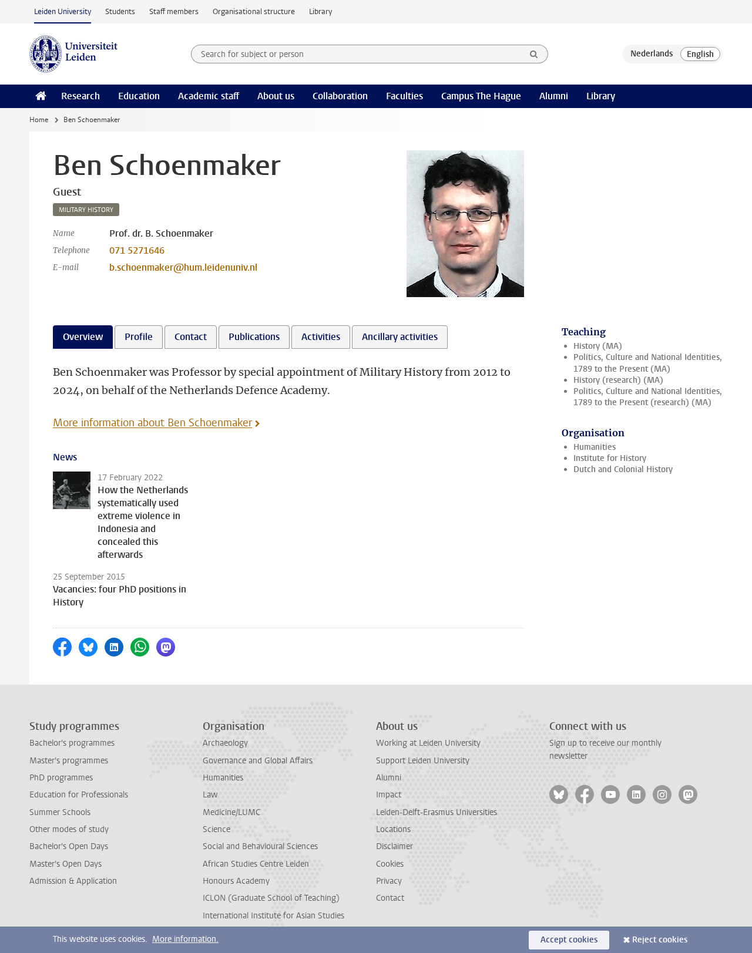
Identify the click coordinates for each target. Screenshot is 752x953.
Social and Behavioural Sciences (260, 846)
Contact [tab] (190, 337)
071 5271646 (136, 250)
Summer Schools (59, 812)
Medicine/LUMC (231, 812)
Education (139, 96)
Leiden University (62, 11)
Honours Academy (236, 881)
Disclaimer (394, 846)
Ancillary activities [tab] (400, 337)
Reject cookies (659, 939)
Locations (393, 829)
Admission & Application (73, 881)
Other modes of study (69, 829)
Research (80, 96)
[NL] (652, 54)
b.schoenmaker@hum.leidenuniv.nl (183, 267)
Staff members (174, 11)
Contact (390, 898)
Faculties (404, 96)
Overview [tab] (83, 337)
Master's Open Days (65, 864)
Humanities (594, 447)
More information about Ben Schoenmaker (152, 423)
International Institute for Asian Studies (273, 915)
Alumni (553, 96)
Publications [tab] (254, 337)
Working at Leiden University (428, 743)
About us (275, 96)
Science (216, 829)
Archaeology (225, 743)
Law (210, 794)
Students (120, 11)
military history (86, 210)
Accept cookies (568, 939)
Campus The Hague (481, 96)
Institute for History (609, 458)
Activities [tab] (320, 337)
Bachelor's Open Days (68, 846)
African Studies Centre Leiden (256, 864)
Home (38, 119)
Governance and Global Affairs (258, 760)
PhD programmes (61, 777)
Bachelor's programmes (72, 743)
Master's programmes (68, 760)
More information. (185, 939)
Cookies (390, 864)
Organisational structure (254, 11)
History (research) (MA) (618, 380)
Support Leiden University (422, 760)
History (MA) (597, 346)
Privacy (389, 881)
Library (320, 11)
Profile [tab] (139, 337)
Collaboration (340, 96)
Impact (388, 794)
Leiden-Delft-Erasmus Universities (436, 812)
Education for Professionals (78, 794)
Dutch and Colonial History (623, 469)
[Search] (534, 54)
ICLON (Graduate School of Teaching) (271, 898)
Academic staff (208, 96)
